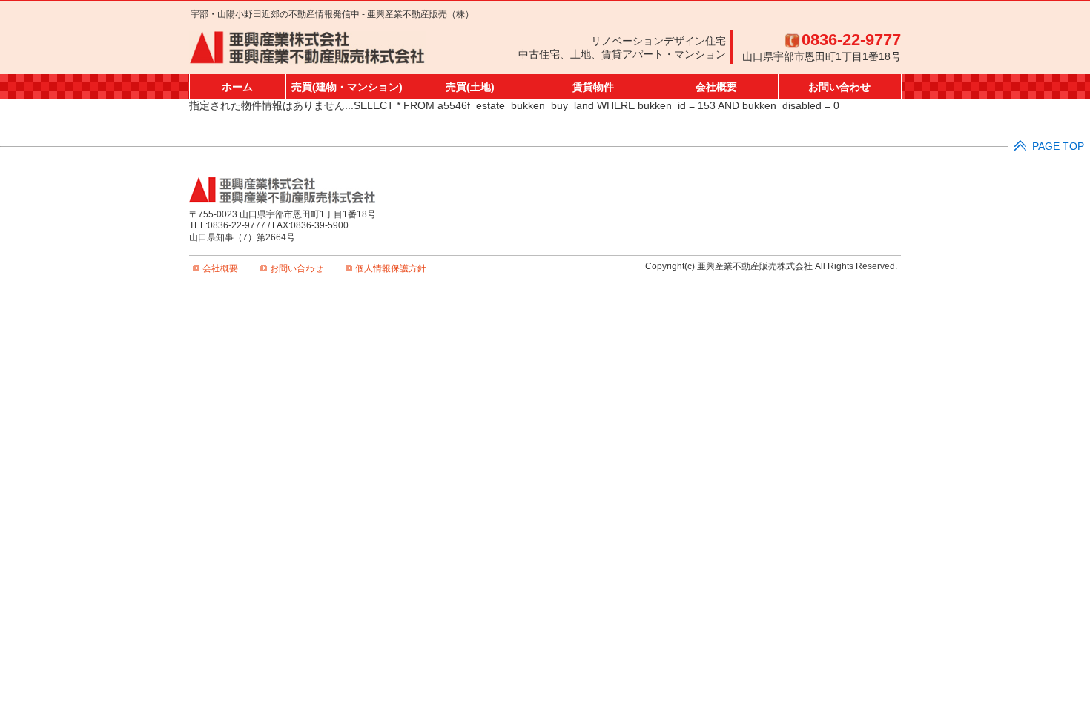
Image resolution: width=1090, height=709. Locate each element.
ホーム (237, 87)
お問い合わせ (839, 87)
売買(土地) (470, 87)
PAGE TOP (1058, 146)
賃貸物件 (593, 87)
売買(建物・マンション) (347, 87)
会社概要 (716, 87)
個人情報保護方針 (390, 268)
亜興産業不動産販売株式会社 (307, 48)
